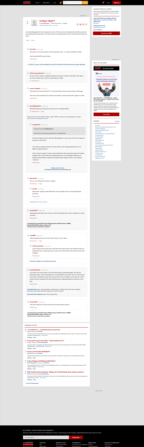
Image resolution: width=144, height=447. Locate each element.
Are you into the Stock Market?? (38, 351)
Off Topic (40, 331)
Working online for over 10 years (38, 202)
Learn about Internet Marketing (80, 444)
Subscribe (55, 25)
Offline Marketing (99, 140)
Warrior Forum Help (100, 156)
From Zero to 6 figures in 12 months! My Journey (43, 261)
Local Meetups (98, 155)
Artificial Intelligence (100, 128)
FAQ (41, 444)
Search (85, 3)
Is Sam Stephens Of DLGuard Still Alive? (41, 361)
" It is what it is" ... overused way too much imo (43, 330)
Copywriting (98, 142)
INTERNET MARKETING (46, 25)
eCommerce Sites (99, 143)
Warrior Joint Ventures (100, 151)
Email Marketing (99, 135)
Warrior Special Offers (61, 444)
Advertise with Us (83, 15)
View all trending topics (31, 383)
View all (117, 121)
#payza (33, 40)
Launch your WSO (106, 33)
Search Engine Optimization (102, 130)
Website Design (99, 150)
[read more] (44, 335)
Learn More (106, 114)
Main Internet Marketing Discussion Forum (105, 127)
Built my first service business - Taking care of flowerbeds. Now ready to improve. (55, 372)
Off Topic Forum (99, 153)
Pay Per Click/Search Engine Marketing (104, 133)
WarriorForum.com (100, 27)
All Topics (97, 125)
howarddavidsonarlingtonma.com (36, 294)
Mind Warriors (98, 146)
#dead (27, 40)
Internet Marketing (43, 342)
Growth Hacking (99, 137)
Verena (97, 23)
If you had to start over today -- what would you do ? (45, 340)
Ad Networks (98, 132)
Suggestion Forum (99, 158)
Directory (90, 444)
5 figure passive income (57, 168)
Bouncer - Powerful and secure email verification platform (106, 99)
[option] (106, 91)
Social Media (98, 138)
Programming (98, 148)
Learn (55, 2)
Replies (29, 337)
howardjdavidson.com (33, 289)
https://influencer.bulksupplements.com (37, 118)
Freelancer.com (108, 444)
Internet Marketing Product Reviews (104, 145)
